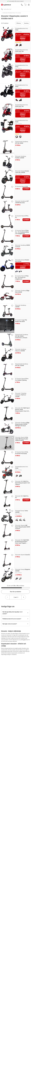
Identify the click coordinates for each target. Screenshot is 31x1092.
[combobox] (15, 597)
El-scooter (18, 13)
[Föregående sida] (7, 597)
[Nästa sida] (24, 597)
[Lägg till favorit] (12, 29)
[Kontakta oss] (21, 4)
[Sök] (2, 9)
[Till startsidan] (6, 5)
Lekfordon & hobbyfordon (9, 13)
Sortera (26, 23)
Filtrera (18, 23)
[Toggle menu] (29, 5)
